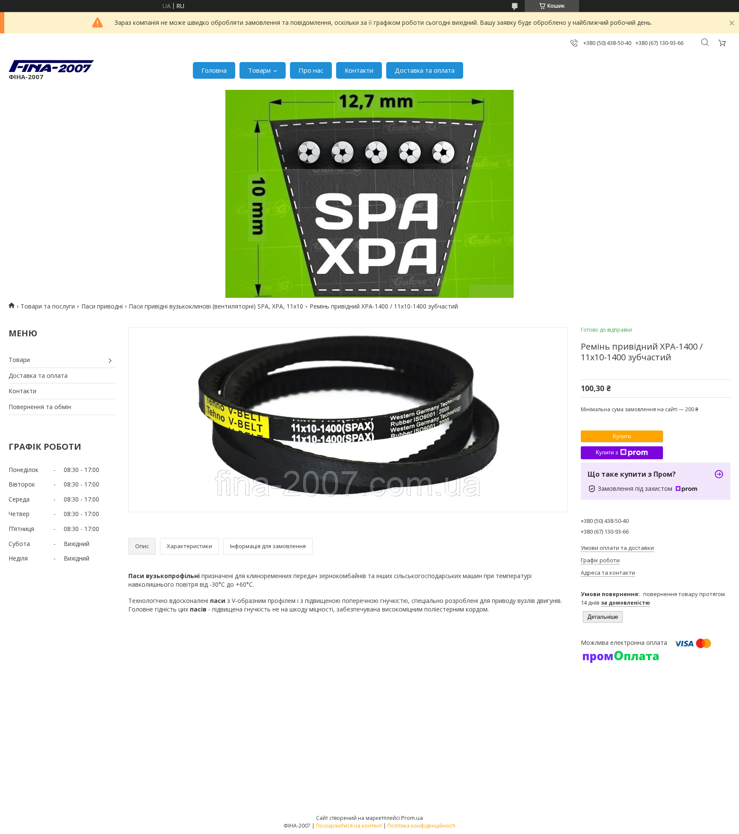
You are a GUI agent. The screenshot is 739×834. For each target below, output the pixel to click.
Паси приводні (102, 306)
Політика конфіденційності (421, 825)
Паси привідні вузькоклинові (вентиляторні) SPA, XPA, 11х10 (216, 306)
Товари (259, 70)
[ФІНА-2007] (51, 66)
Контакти (359, 70)
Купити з (607, 452)
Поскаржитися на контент (349, 825)
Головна (214, 70)
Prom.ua (412, 818)
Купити (622, 436)
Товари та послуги (48, 306)
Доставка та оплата (425, 70)
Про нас (311, 70)
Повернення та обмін (40, 407)
